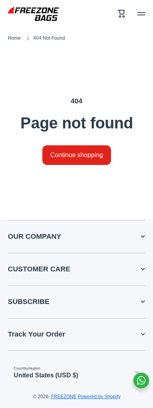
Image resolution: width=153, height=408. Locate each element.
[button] (122, 14)
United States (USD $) (46, 375)
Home (14, 38)
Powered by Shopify (99, 396)
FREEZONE (63, 396)
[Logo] (33, 14)
